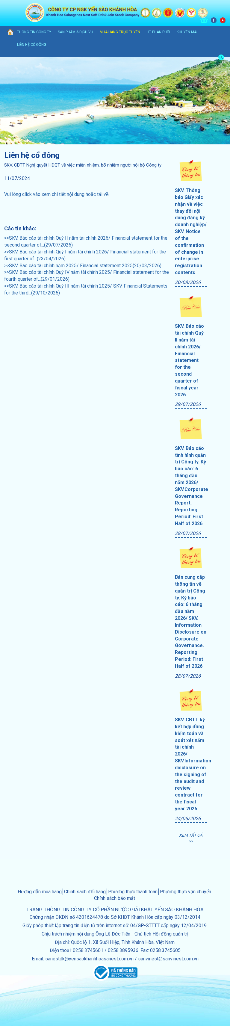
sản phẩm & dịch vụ (75, 32)
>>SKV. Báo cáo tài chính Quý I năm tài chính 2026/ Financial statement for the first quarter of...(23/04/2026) (85, 255)
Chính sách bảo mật (114, 898)
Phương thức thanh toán (133, 891)
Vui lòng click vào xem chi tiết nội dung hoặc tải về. (56, 194)
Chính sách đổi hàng (85, 891)
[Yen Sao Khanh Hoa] (8, 32)
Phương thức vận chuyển (185, 891)
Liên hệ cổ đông (31, 45)
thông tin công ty (34, 32)
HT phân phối (158, 32)
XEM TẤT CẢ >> (190, 838)
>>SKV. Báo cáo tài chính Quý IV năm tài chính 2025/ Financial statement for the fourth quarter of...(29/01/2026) (86, 275)
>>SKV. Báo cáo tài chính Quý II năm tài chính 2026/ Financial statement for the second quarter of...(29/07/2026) (85, 241)
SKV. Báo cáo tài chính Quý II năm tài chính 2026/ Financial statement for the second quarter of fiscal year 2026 (189, 360)
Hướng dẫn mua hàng (40, 891)
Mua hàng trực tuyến (120, 32)
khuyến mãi (187, 32)
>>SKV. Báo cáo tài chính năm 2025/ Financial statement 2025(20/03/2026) (82, 265)
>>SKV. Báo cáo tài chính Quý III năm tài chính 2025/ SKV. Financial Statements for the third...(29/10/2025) (85, 289)
